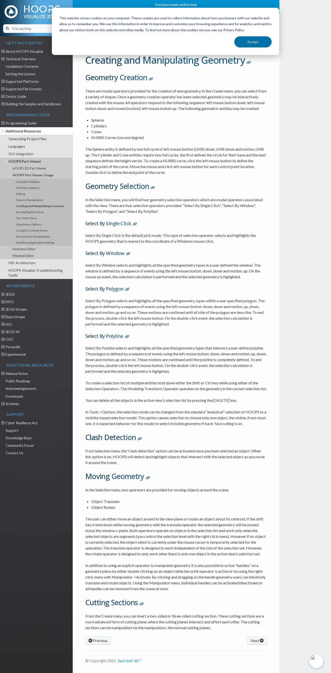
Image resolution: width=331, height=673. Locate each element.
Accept (253, 42)
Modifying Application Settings (35, 242)
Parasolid (13, 347)
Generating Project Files (27, 139)
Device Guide (16, 96)
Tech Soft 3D (128, 660)
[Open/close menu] (3, 51)
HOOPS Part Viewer (24, 161)
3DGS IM (13, 332)
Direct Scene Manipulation (33, 236)
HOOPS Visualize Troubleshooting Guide (35, 272)
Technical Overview (21, 59)
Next (255, 640)
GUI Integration (20, 154)
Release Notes (17, 373)
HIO (9, 324)
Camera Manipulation (29, 199)
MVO (10, 302)
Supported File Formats (24, 89)
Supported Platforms (22, 81)
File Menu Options (27, 187)
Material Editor (23, 256)
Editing (20, 193)
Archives (12, 404)
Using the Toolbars (28, 181)
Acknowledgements (21, 389)
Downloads (14, 396)
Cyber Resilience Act (22, 423)
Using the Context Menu (31, 230)
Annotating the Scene (30, 212)
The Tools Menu (26, 218)
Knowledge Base (19, 438)
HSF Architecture (22, 263)
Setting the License (20, 74)
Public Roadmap (18, 381)
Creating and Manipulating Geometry (40, 206)
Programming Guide (21, 123)
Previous (100, 640)
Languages (16, 146)
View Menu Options (28, 224)
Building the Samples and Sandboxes (33, 104)
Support (12, 430)
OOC (10, 339)
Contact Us (14, 453)
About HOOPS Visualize (24, 51)
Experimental (16, 354)
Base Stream (15, 317)
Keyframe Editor (24, 249)
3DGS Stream (16, 309)
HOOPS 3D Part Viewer (29, 168)
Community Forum (20, 445)
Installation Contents (22, 66)
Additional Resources (23, 131)
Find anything (39, 29)
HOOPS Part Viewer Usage (33, 175)
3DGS (10, 294)
